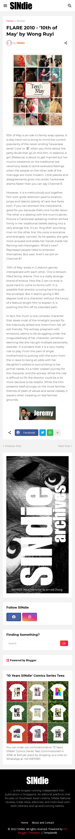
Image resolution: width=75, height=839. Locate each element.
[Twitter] (42, 432)
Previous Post (13, 446)
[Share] (66, 43)
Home (10, 21)
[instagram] (29, 617)
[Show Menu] (5, 6)
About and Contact (43, 822)
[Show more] (57, 432)
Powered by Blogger (23, 660)
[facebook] (13, 617)
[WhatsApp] (50, 432)
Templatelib (50, 832)
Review (21, 21)
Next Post (64, 446)
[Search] (70, 6)
